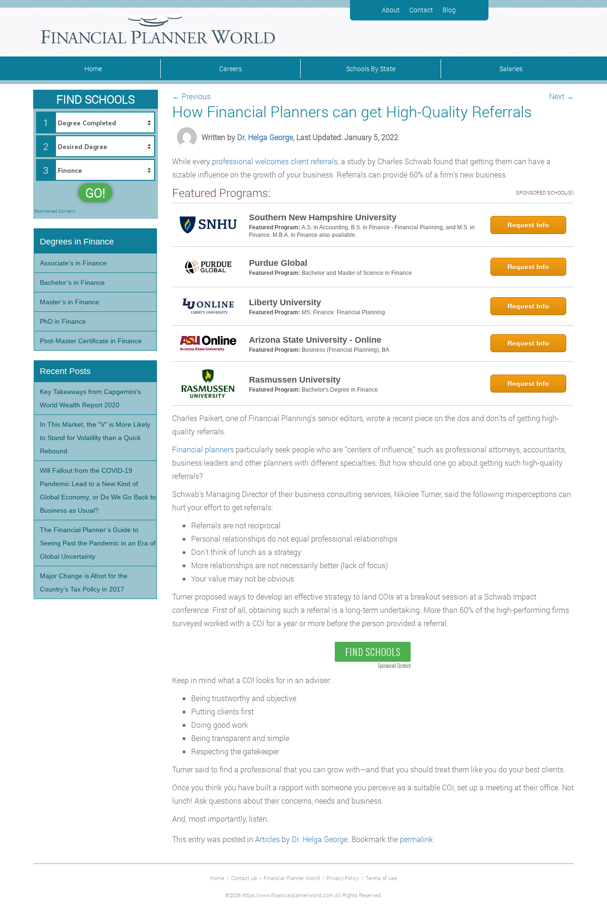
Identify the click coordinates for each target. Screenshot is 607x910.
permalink (416, 839)
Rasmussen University (294, 380)
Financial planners (203, 449)
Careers (230, 68)
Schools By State (370, 68)
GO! (95, 193)
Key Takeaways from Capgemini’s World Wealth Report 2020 (90, 398)
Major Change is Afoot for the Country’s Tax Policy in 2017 (84, 582)
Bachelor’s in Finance (72, 282)
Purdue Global (278, 263)
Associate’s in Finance (73, 263)
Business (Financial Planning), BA (345, 350)
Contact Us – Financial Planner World (275, 878)
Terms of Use (381, 878)
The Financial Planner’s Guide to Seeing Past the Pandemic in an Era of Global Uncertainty (98, 543)
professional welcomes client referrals (275, 161)
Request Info (528, 225)
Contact (421, 9)
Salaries (511, 68)
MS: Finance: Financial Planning (343, 312)
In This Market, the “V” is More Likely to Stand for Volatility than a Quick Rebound (95, 438)
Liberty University (285, 302)
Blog (449, 9)
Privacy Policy (342, 878)
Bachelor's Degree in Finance (340, 389)
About (391, 9)
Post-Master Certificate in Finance (91, 341)
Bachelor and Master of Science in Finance (357, 273)
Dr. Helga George (265, 137)
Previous (191, 96)
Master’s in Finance (69, 302)
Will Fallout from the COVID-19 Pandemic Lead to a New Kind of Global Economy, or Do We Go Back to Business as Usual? (98, 490)
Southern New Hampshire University (322, 217)
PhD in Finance (63, 321)
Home (93, 68)
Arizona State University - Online (315, 340)
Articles (267, 839)
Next (561, 96)
